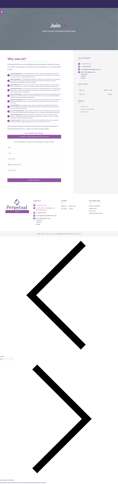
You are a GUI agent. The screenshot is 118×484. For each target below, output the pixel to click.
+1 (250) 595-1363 (86, 64)
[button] (2, 12)
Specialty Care (84, 111)
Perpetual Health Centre (50, 233)
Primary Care (84, 106)
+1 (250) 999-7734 (41, 208)
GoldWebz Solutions (76, 233)
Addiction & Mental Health (87, 109)
